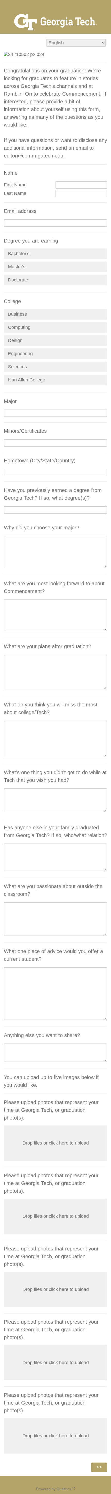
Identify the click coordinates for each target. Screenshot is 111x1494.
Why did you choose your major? (41, 527)
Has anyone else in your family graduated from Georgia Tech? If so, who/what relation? (55, 831)
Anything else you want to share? (42, 1035)
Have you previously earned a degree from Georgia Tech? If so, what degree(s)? (53, 494)
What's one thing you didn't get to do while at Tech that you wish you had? (55, 776)
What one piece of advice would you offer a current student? (53, 955)
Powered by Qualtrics (53, 1489)
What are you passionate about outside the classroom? (53, 890)
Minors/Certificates (25, 431)
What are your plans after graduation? (47, 646)
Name (11, 173)
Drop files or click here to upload (55, 1143)
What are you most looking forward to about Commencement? (54, 587)
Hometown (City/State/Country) (40, 460)
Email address (20, 211)
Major (10, 401)
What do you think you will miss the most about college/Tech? (50, 708)
